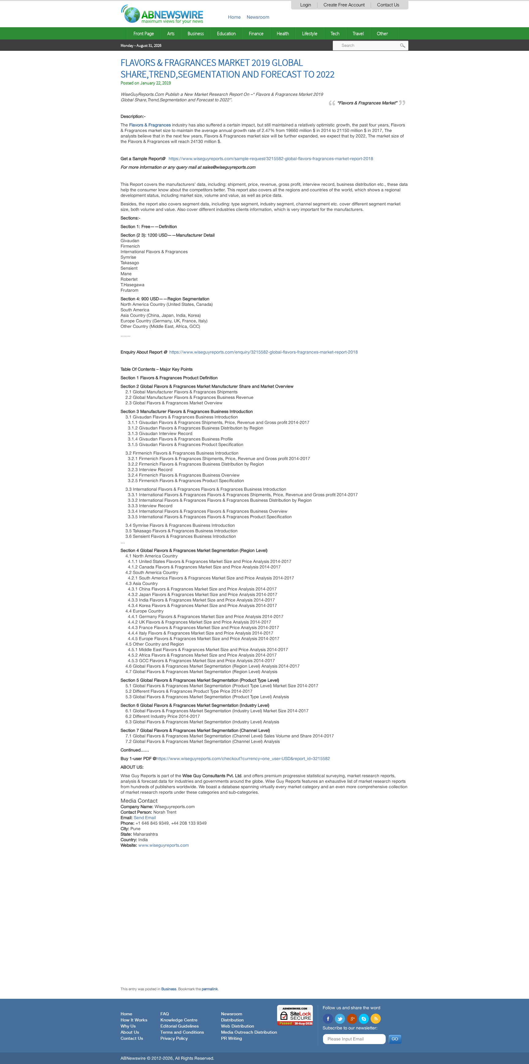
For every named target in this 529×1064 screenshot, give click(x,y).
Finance (256, 33)
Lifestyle (309, 33)
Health (283, 33)
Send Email (145, 817)
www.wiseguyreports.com (163, 845)
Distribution (232, 1020)
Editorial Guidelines (179, 1026)
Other (382, 33)
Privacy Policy (174, 1038)
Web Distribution (237, 1026)
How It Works (134, 1020)
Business (196, 33)
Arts (170, 33)
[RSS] (375, 1019)
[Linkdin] (352, 1019)
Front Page (143, 33)
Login (305, 5)
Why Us (128, 1026)
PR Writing (231, 1038)
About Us (130, 1032)
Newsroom (258, 17)
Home (234, 17)
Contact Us (388, 5)
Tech (335, 33)
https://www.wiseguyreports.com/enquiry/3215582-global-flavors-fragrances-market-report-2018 (263, 352)
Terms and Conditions (182, 1032)
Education (226, 33)
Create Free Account (344, 5)
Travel (358, 33)
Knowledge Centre (178, 1020)
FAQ (164, 1014)
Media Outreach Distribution (249, 1032)
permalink (210, 989)
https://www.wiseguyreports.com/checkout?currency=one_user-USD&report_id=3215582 (243, 758)
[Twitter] (340, 1019)
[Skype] (363, 1019)
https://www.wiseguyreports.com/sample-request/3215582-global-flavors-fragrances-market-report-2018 (271, 158)
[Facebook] (328, 1019)
